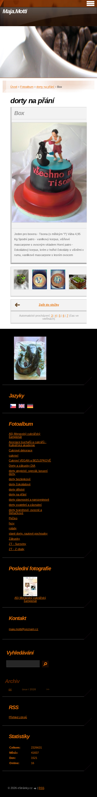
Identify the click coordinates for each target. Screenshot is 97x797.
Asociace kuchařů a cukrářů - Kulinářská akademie (27, 443)
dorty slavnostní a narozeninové (29, 499)
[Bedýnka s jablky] (79, 288)
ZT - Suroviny (17, 543)
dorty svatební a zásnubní (25, 504)
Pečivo (13, 518)
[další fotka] (78, 174)
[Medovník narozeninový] (39, 288)
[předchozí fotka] (20, 174)
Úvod (13, 86)
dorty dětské (17, 489)
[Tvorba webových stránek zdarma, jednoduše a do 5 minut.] (35, 788)
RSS (41, 787)
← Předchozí (17, 305)
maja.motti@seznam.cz (23, 629)
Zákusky (14, 538)
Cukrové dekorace (20, 450)
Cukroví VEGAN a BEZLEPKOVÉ (30, 460)
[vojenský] (21, 288)
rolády (13, 528)
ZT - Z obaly (16, 549)
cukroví (13, 455)
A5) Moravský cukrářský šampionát (30, 599)
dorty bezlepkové (20, 479)
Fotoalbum (26, 86)
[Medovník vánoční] (57, 288)
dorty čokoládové (20, 484)
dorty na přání (45, 86)
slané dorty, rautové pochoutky (28, 533)
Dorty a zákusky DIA (22, 465)
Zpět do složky (49, 304)
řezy (11, 523)
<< (10, 689)
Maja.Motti (15, 11)
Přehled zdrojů (18, 717)
